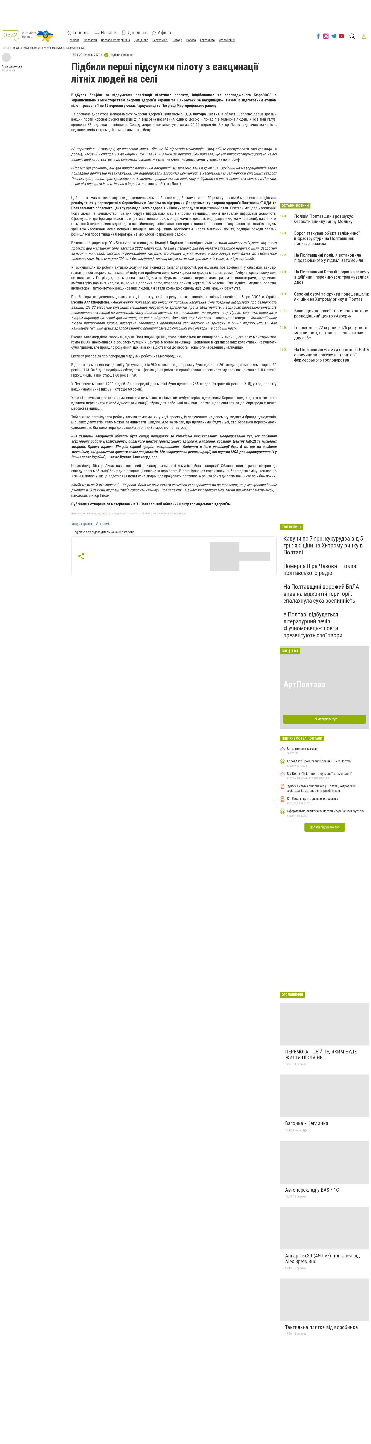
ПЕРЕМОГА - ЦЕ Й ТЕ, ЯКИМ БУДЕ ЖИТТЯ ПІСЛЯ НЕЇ (321, 1055)
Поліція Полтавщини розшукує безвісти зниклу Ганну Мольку (323, 219)
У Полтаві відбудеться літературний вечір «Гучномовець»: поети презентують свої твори (312, 625)
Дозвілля (73, 40)
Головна (81, 33)
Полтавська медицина (115, 40)
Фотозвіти (90, 40)
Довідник (137, 33)
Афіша (164, 33)
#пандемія (103, 524)
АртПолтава (304, 684)
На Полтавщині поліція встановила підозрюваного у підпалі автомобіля (328, 258)
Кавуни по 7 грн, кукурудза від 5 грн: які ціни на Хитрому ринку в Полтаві (323, 545)
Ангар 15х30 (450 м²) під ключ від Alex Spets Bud (322, 1259)
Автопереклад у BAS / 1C (312, 1190)
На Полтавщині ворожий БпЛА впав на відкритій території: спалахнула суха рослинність (321, 593)
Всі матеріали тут (325, 719)
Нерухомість (160, 40)
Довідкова (141, 40)
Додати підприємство (325, 827)
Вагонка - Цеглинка (306, 1123)
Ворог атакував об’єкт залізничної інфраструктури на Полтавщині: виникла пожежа (327, 238)
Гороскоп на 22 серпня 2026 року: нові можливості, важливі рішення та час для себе (330, 332)
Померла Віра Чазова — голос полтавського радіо (320, 569)
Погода (177, 40)
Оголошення (227, 40)
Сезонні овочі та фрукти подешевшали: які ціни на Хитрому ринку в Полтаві (331, 296)
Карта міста (207, 40)
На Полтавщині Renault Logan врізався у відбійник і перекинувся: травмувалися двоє (331, 277)
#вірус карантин (82, 524)
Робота (191, 40)
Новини (108, 33)
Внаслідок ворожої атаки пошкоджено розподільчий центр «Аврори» (331, 313)
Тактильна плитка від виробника (321, 1327)
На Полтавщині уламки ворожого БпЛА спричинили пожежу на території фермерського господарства (331, 355)
